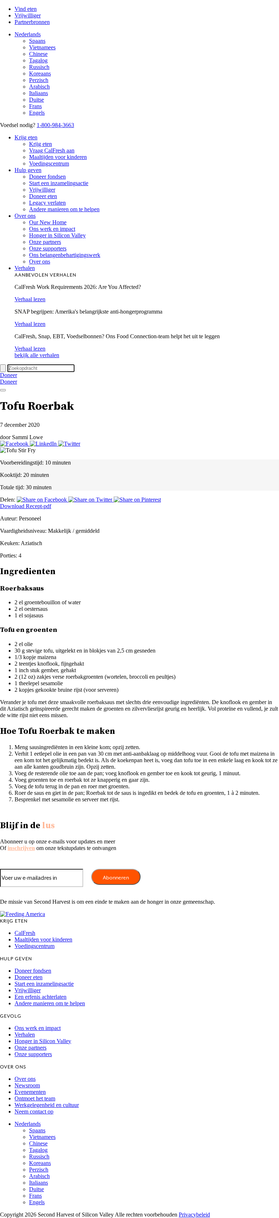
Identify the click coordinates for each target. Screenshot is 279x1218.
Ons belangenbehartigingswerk (64, 255)
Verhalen (25, 268)
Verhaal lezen (30, 299)
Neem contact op (34, 1111)
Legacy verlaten (47, 203)
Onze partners (45, 242)
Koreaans (40, 73)
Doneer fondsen (47, 176)
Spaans (37, 41)
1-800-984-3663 (55, 125)
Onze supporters (47, 248)
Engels (37, 113)
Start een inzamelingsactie (58, 183)
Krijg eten (26, 137)
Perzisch (38, 80)
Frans (35, 106)
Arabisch (39, 86)
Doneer (8, 375)
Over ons (25, 216)
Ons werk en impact (52, 229)
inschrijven (21, 848)
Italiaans (38, 93)
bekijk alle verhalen (37, 355)
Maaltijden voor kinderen (58, 157)
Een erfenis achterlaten (40, 997)
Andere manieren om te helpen (64, 209)
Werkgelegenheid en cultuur (47, 1105)
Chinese (38, 54)
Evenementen (30, 1092)
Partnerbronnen (32, 22)
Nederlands (28, 34)
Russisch (39, 67)
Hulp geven (28, 170)
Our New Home (47, 222)
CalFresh (25, 933)
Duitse (36, 100)
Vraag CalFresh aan (51, 150)
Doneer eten (43, 196)
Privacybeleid (194, 1214)
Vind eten (26, 9)
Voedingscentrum (49, 163)
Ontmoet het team (35, 1098)
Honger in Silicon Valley (57, 235)
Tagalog (38, 60)
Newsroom (27, 1085)
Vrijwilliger (28, 15)
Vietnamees (42, 47)
